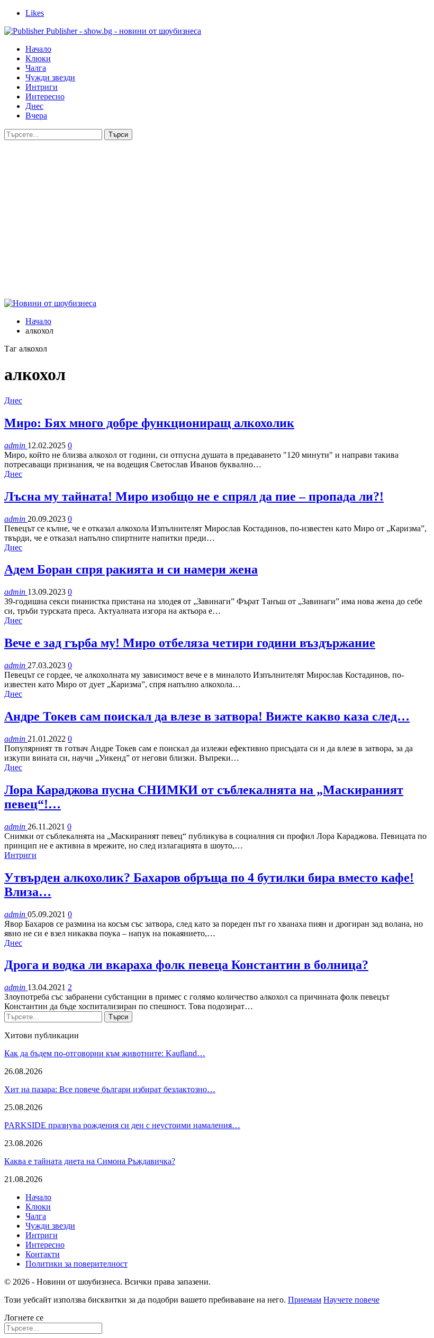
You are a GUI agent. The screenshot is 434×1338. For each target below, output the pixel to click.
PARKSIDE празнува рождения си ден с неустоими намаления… (122, 1125)
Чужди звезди (50, 77)
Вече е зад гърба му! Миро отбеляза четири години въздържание (189, 643)
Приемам (304, 1299)
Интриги (41, 86)
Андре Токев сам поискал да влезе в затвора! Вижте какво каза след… (207, 716)
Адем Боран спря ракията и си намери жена (131, 569)
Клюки (38, 58)
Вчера (36, 115)
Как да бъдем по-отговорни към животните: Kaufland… (104, 1053)
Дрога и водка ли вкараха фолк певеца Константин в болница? (186, 965)
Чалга (35, 67)
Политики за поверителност (76, 1263)
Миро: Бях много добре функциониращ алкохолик (149, 423)
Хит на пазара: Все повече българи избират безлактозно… (109, 1089)
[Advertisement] (217, 219)
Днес (34, 105)
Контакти (42, 1254)
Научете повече (351, 1299)
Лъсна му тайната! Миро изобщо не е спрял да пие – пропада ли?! (194, 496)
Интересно (45, 96)
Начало (38, 48)
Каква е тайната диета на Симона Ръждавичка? (89, 1161)
